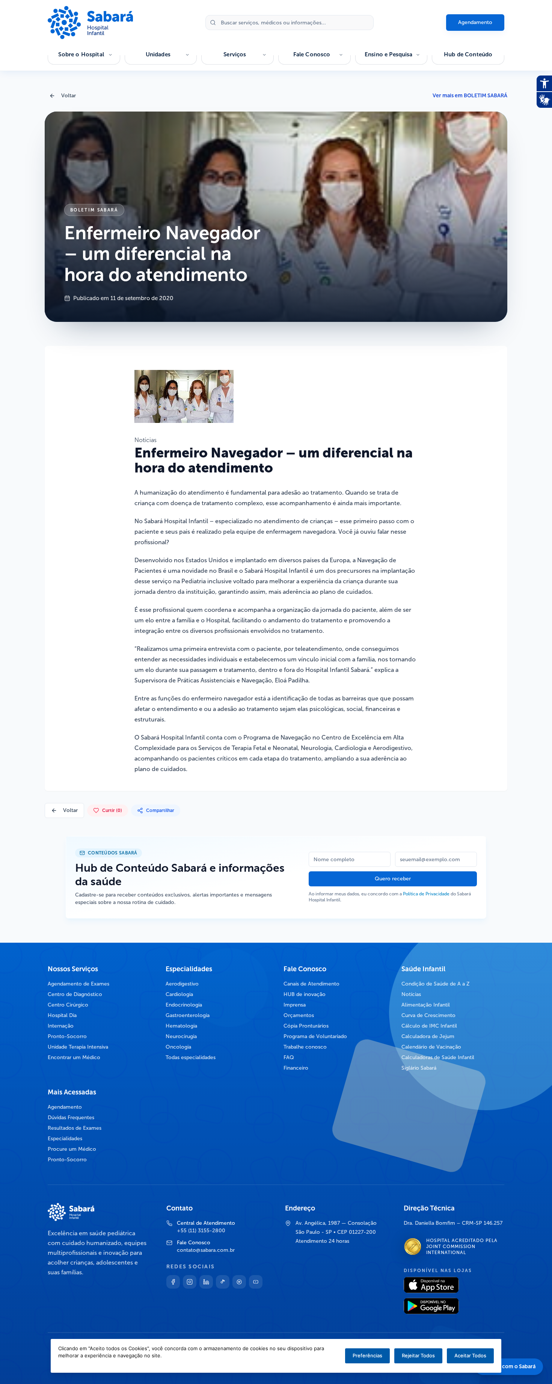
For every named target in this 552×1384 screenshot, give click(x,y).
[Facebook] (173, 1282)
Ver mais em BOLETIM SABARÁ (470, 95)
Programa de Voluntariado (315, 1036)
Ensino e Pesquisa (389, 54)
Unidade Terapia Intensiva (78, 1047)
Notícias (411, 994)
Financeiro (296, 1068)
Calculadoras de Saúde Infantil (437, 1057)
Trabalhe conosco (305, 1047)
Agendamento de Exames (78, 984)
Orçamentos (299, 1015)
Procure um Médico (72, 1149)
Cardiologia (179, 994)
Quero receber (393, 878)
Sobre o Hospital (81, 54)
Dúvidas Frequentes (71, 1117)
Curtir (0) (112, 810)
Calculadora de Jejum (427, 1036)
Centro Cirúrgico (68, 1005)
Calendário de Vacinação (431, 1047)
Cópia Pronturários (306, 1026)
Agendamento (475, 22)
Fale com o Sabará (513, 1366)
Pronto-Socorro (67, 1036)
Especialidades (65, 1138)
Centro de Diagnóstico (75, 994)
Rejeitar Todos (418, 1355)
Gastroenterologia (188, 1015)
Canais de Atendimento (311, 984)
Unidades (158, 54)
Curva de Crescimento (428, 1015)
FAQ (289, 1057)
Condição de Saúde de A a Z (435, 984)
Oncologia (178, 1047)
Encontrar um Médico (74, 1057)
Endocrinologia (184, 1005)
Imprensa (295, 1005)
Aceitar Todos (470, 1355)
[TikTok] (222, 1282)
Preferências (367, 1355)
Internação (61, 1026)
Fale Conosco (311, 54)
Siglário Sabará (418, 1068)
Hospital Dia (62, 1015)
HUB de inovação (305, 994)
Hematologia (181, 1026)
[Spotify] (239, 1282)
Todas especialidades (191, 1057)
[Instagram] (189, 1282)
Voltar (68, 95)
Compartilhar (160, 810)
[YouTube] (255, 1282)
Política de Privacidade (426, 894)
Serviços (234, 54)
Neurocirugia (181, 1036)
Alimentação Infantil (425, 1005)
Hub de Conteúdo (468, 54)
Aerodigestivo (182, 984)
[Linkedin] (206, 1282)
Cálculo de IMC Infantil (429, 1026)
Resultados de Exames (74, 1128)
